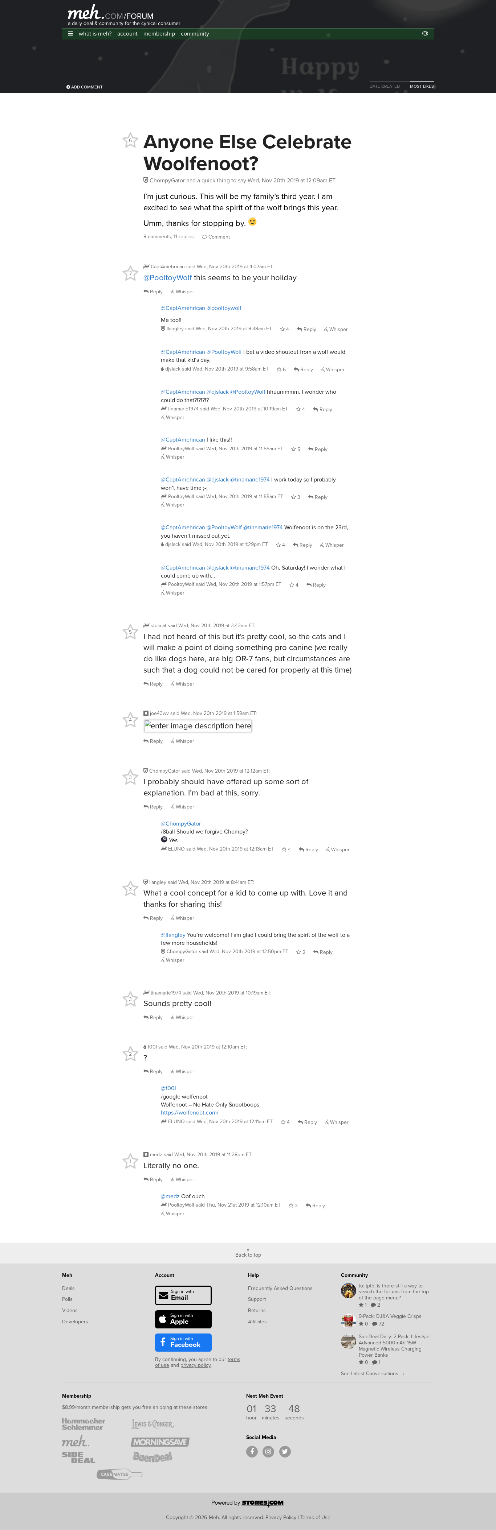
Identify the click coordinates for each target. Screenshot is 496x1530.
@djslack (218, 392)
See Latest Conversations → (373, 1373)
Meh (67, 1275)
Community (354, 1275)
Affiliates (257, 1322)
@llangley (173, 935)
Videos (70, 1310)
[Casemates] (126, 1474)
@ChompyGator (181, 823)
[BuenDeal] (160, 1457)
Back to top (248, 1254)
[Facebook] (252, 1451)
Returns (257, 1310)
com (114, 16)
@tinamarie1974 (250, 479)
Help (253, 1275)
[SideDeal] (91, 1457)
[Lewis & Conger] (160, 1424)
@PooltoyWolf (167, 278)
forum (139, 16)
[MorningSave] (160, 1441)
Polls (67, 1299)
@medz (170, 1196)
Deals (68, 1288)
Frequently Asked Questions (280, 1288)
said (228, 328)
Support (257, 1299)
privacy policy (195, 1365)
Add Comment (86, 87)
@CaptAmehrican (183, 308)
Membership (76, 1396)
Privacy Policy (280, 1517)
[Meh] (86, 11)
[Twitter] (285, 1451)
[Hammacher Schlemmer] (91, 1424)
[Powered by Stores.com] (248, 1504)
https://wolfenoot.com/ (190, 1112)
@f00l (168, 1088)
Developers (75, 1322)
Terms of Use (315, 1517)
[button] (70, 33)
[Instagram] (268, 1451)
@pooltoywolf (224, 308)
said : (230, 266)
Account (164, 1275)
